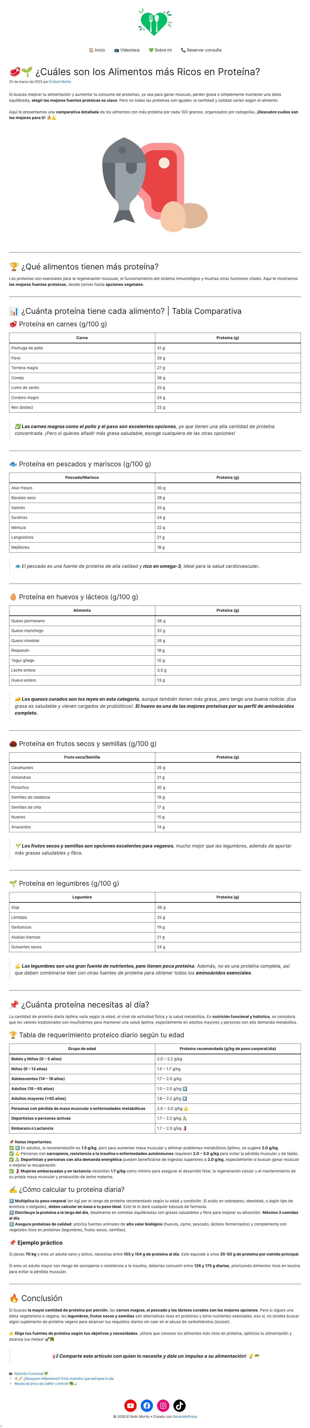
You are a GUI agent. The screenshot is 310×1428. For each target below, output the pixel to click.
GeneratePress (185, 1416)
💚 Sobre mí (160, 50)
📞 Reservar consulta (201, 50)
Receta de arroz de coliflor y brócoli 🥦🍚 (45, 1383)
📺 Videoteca (127, 50)
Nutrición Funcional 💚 (31, 1373)
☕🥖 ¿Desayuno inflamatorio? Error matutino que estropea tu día (64, 1378)
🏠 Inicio (97, 50)
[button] (1, 1426)
